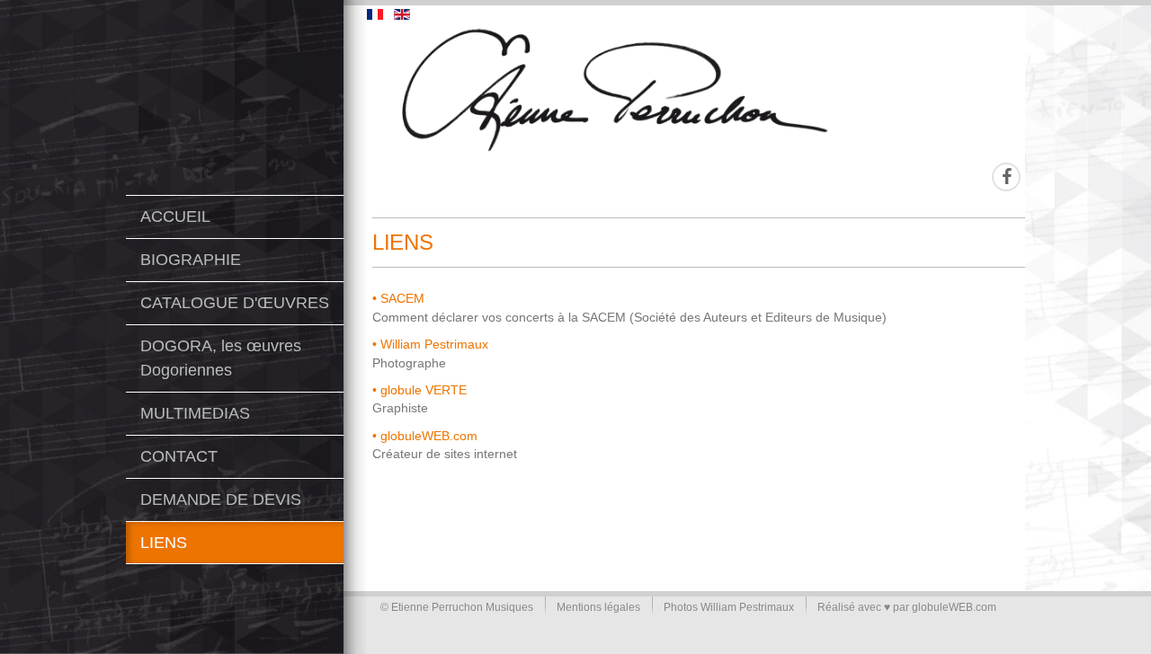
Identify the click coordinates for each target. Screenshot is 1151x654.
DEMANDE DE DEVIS (220, 499)
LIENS (163, 543)
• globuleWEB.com (424, 436)
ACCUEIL (175, 216)
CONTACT (179, 456)
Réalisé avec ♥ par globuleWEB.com (906, 607)
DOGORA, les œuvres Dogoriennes (220, 358)
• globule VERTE (419, 390)
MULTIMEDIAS (195, 413)
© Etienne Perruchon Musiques (456, 607)
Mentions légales (598, 607)
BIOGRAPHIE (190, 260)
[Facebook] (1006, 177)
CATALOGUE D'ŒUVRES (234, 303)
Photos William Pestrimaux (729, 607)
